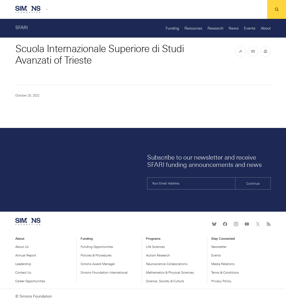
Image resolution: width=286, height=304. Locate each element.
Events (249, 28)
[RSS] (269, 224)
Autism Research (158, 255)
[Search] (276, 9)
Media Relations (222, 264)
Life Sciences (155, 247)
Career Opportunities (30, 281)
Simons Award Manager (98, 264)
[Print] (265, 51)
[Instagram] (236, 224)
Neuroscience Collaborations (166, 264)
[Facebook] (225, 224)
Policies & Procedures (96, 255)
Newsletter (219, 247)
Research (215, 28)
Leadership (23, 264)
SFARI (21, 27)
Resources (193, 28)
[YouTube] (247, 224)
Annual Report (25, 255)
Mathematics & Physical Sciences (170, 272)
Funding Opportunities (97, 247)
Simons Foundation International (104, 272)
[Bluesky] (214, 224)
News (234, 28)
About (266, 28)
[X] (258, 224)
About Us (22, 247)
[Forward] (240, 51)
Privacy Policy (221, 281)
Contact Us (23, 272)
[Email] (253, 51)
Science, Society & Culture (165, 281)
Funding (172, 28)
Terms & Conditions (225, 272)
